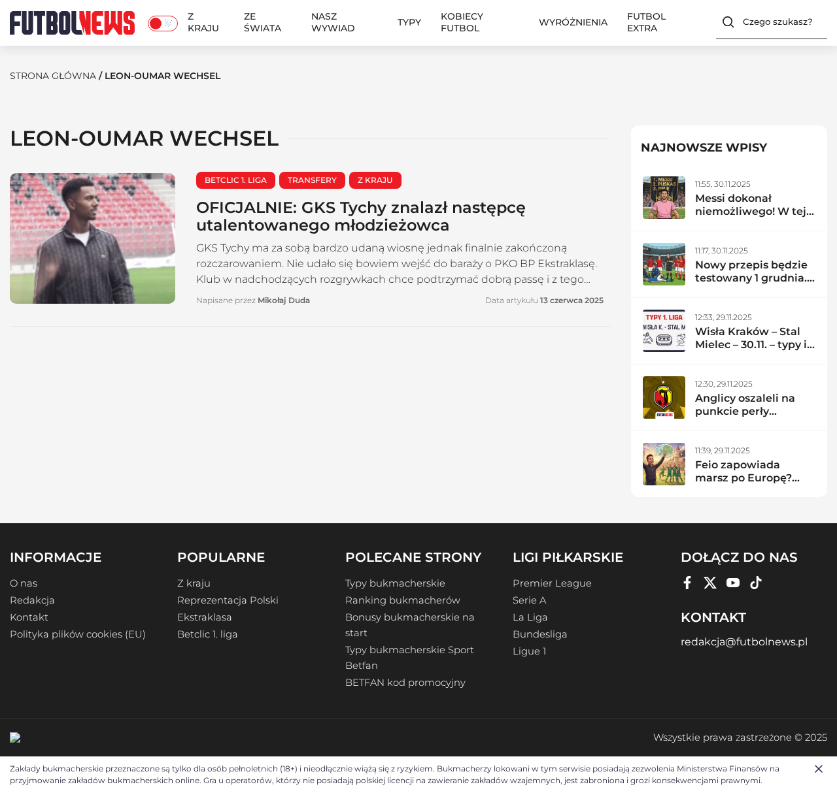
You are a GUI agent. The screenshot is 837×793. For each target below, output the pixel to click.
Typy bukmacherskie (395, 583)
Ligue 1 (529, 651)
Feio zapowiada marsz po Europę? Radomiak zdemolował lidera (745, 484)
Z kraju (203, 22)
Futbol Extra (646, 22)
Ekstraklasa (204, 617)
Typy (409, 22)
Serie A (529, 600)
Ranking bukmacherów (402, 600)
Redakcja (32, 600)
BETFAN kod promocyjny (405, 682)
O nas (23, 583)
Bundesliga (540, 634)
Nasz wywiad (333, 22)
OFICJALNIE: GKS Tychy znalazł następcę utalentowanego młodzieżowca (361, 216)
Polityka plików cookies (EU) (78, 634)
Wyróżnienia (573, 22)
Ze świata (262, 22)
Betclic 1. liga (207, 634)
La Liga (530, 617)
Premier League (552, 583)
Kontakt (29, 617)
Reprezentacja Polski (228, 600)
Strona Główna (53, 76)
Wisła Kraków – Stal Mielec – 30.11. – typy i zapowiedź (751, 344)
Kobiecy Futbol (462, 22)
